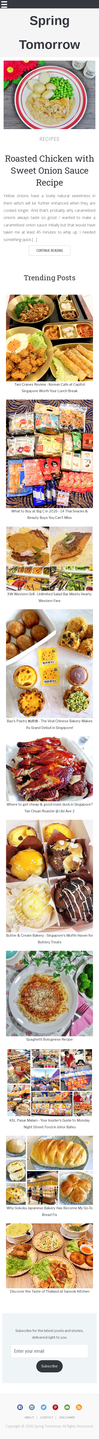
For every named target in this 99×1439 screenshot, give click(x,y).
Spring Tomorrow (49, 32)
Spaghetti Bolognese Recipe (49, 1039)
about (29, 1417)
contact (46, 1417)
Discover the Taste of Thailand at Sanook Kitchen (49, 1291)
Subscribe (49, 1366)
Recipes (49, 139)
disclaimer (67, 1417)
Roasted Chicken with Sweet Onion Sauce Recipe (49, 170)
